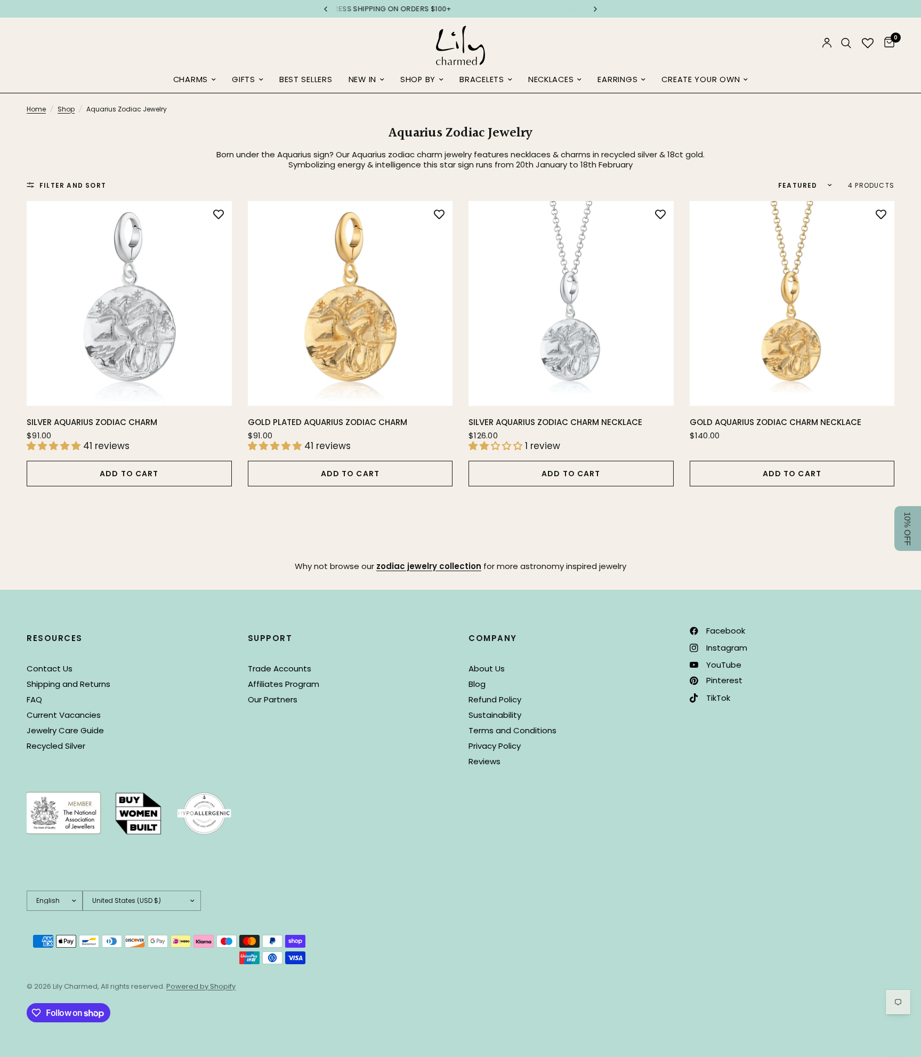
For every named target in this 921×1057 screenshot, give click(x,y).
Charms (190, 79)
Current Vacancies (64, 714)
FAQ (34, 699)
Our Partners (272, 699)
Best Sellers (306, 79)
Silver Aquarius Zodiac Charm (92, 422)
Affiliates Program (283, 684)
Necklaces (551, 79)
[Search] (846, 43)
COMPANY (492, 638)
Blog (477, 684)
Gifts (243, 79)
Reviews (484, 761)
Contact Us (49, 668)
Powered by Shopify (201, 986)
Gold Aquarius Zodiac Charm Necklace (775, 422)
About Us (486, 668)
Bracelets (481, 79)
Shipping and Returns (68, 684)
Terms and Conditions (512, 730)
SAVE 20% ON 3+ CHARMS (461, 9)
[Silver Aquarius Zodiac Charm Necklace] (571, 303)
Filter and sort (72, 185)
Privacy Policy (494, 745)
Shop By (417, 79)
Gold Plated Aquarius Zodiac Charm (327, 422)
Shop (66, 109)
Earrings (617, 79)
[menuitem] (194, 80)
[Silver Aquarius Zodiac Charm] (129, 303)
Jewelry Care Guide (65, 730)
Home (36, 109)
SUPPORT (270, 638)
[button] (907, 528)
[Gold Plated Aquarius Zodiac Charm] (350, 303)
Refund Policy (494, 699)
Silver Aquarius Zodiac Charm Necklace (555, 422)
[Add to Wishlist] (218, 214)
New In (362, 79)
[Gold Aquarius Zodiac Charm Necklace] (792, 303)
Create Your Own (700, 79)
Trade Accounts (279, 668)
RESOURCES (55, 638)
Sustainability (494, 714)
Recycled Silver (56, 745)
